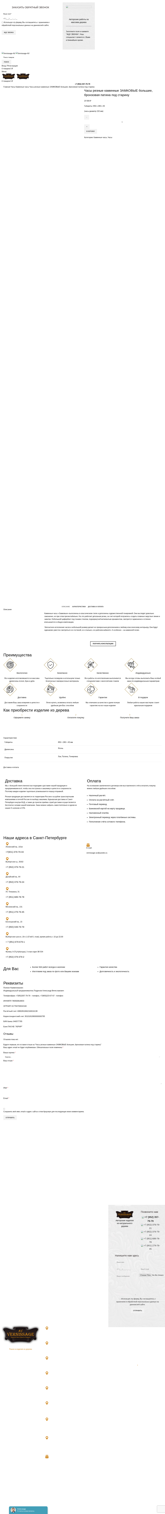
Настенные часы (91, 1411)
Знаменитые (89, 1352)
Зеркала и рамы (91, 1336)
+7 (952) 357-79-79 (82, 84)
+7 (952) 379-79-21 (54, 1351)
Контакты (129, 1336)
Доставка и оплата (133, 1331)
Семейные (88, 1369)
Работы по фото (91, 1386)
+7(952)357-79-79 (100, 1433)
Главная (7, 87)
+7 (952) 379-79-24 (54, 1366)
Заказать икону (103, 638)
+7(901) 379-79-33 (54, 1336)
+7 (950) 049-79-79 (54, 1411)
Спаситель (88, 1373)
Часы (13, 87)
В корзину (90, 131)
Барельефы (89, 1331)
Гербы (86, 1390)
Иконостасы (89, 1340)
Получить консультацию (103, 644)
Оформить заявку (21, 724)
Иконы (87, 1344)
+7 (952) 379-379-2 (54, 1448)
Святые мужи (90, 1365)
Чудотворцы (89, 1378)
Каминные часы (22, 87)
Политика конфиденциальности (138, 1341)
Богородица (89, 1348)
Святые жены (90, 1361)
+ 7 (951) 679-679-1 (54, 1430)
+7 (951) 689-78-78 (54, 1381)
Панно (87, 1382)
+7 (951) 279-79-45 (54, 1396)
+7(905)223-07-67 (90, 1435)
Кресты (87, 1357)
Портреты (88, 1399)
